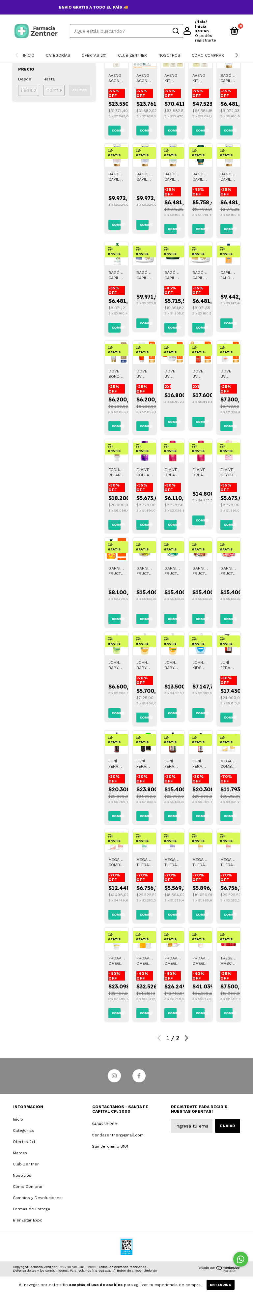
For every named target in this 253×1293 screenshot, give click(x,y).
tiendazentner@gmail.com (118, 1135)
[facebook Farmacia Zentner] (139, 1075)
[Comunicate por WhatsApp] (240, 1259)
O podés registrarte (205, 38)
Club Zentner (132, 55)
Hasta (49, 79)
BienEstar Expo (27, 1220)
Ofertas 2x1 (94, 55)
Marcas (20, 1153)
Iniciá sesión (202, 28)
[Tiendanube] (219, 1270)
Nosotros (169, 55)
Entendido (220, 1284)
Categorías (58, 55)
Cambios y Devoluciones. (38, 1197)
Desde (24, 79)
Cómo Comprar (208, 55)
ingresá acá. (101, 1270)
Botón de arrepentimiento (137, 1270)
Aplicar (79, 90)
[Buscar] (175, 31)
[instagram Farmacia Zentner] (114, 1075)
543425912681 (105, 1124)
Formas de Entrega (31, 1209)
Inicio (28, 55)
